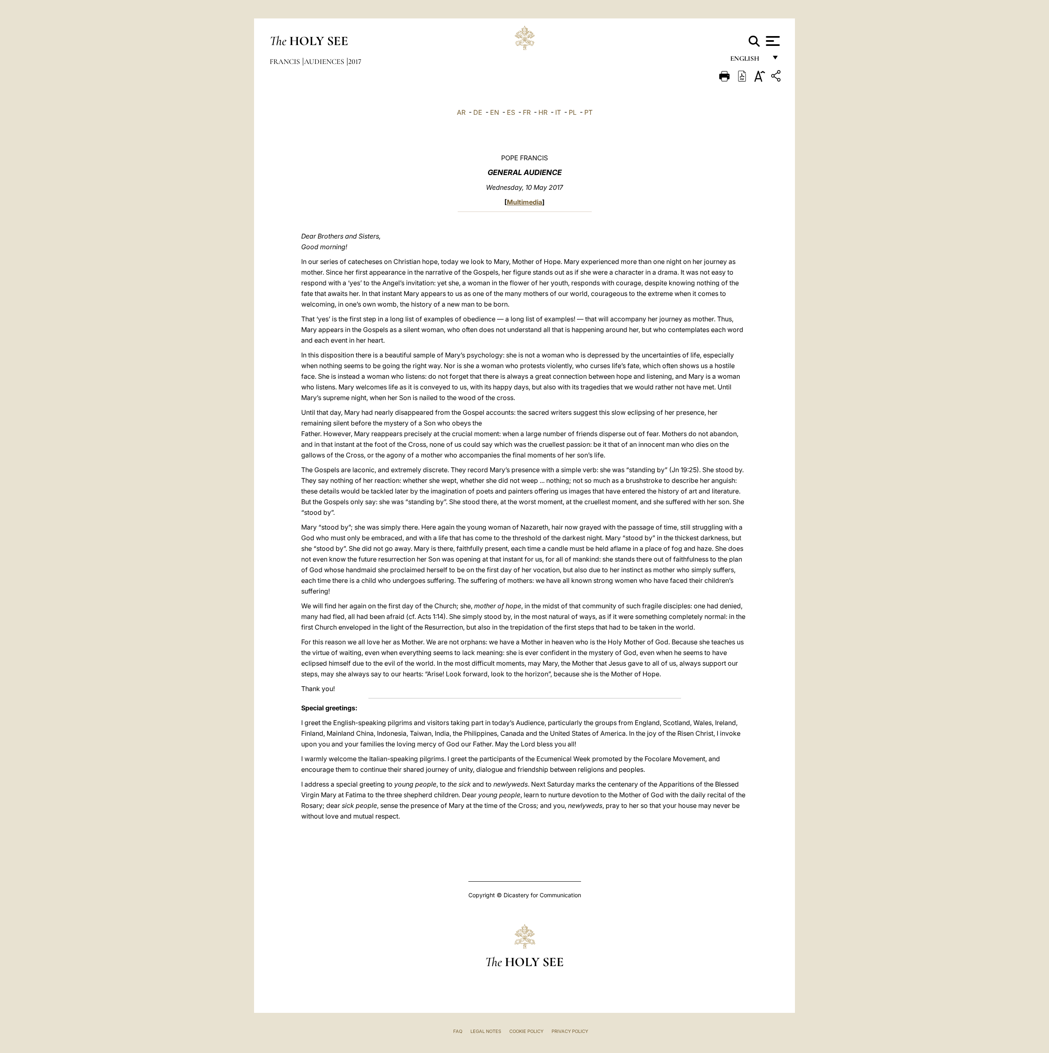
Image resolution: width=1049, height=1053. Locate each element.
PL (573, 112)
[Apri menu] (772, 41)
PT (588, 112)
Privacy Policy (570, 1031)
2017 (354, 61)
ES (511, 112)
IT (558, 112)
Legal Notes (485, 1031)
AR (461, 112)
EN (494, 112)
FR (527, 112)
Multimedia (524, 202)
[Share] (777, 77)
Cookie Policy (526, 1031)
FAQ (457, 1031)
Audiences (325, 61)
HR (542, 112)
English (748, 60)
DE (477, 112)
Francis (286, 61)
